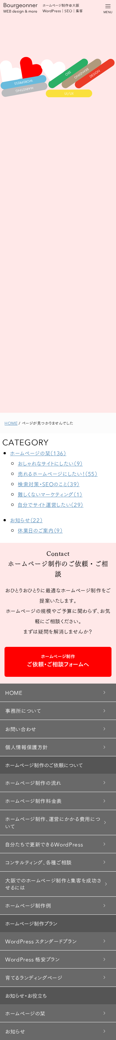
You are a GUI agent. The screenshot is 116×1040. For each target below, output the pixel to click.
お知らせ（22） (26, 520)
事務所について (23, 710)
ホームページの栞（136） (38, 453)
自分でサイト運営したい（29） (50, 504)
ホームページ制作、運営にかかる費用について (52, 822)
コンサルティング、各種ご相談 (38, 862)
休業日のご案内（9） (40, 530)
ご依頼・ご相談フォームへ (58, 660)
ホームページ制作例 (28, 905)
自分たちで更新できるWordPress (44, 844)
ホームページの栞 (25, 1013)
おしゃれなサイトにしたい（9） (50, 463)
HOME (14, 692)
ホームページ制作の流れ (33, 783)
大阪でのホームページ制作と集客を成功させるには (53, 883)
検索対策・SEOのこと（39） (49, 484)
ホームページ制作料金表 (33, 801)
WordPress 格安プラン (32, 959)
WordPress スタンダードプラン (41, 941)
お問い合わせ (20, 729)
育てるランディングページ (34, 977)
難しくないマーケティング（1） (50, 494)
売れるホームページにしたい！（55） (58, 473)
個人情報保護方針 (26, 747)
